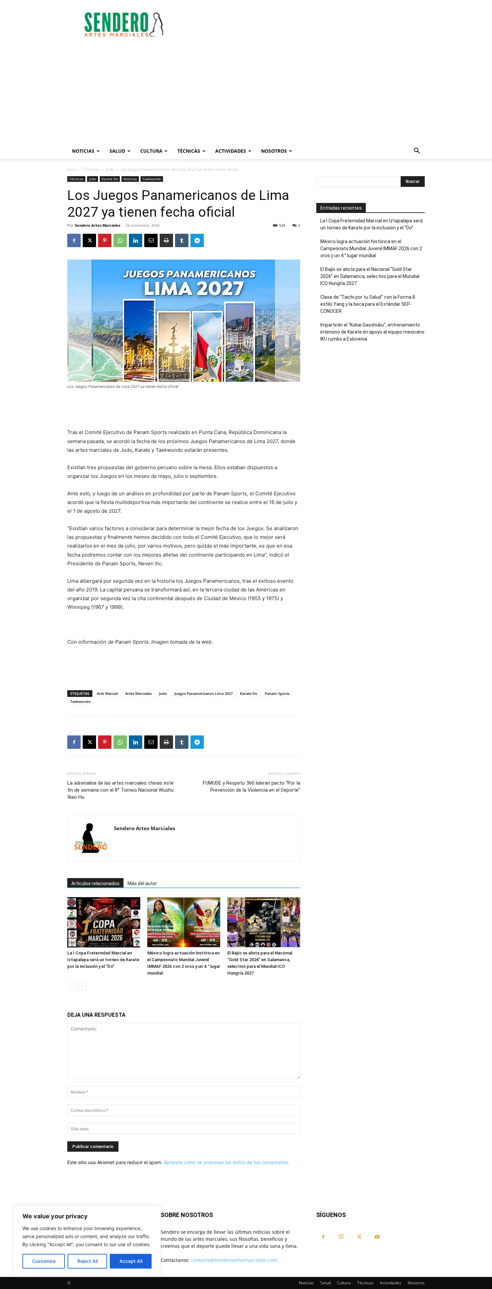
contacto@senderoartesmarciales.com (234, 1260)
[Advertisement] (303, 24)
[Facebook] (74, 240)
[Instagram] (341, 1236)
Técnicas (188, 151)
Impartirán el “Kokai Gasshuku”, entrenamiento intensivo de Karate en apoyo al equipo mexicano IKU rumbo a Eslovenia (372, 332)
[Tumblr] (181, 240)
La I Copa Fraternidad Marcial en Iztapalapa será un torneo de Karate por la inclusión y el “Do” (103, 959)
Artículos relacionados (95, 883)
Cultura (151, 151)
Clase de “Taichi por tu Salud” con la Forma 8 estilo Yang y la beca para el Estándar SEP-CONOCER (367, 304)
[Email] (151, 240)
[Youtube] (377, 1237)
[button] (417, 151)
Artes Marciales (138, 693)
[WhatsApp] (120, 240)
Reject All (87, 1261)
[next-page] (82, 986)
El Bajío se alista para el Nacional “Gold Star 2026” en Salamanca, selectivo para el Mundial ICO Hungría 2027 (369, 276)
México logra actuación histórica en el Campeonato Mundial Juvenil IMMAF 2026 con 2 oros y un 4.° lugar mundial (371, 248)
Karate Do (110, 178)
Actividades (230, 151)
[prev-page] (71, 986)
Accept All (130, 1261)
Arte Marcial (107, 693)
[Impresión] (166, 240)
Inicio (72, 169)
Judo (110, 169)
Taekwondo (152, 178)
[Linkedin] (135, 240)
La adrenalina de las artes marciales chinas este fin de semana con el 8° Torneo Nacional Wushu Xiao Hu (120, 790)
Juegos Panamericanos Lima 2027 (203, 693)
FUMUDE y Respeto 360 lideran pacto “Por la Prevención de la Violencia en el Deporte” (251, 786)
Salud (117, 151)
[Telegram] (197, 240)
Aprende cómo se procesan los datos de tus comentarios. (227, 1162)
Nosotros (274, 151)
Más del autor (142, 883)
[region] (87, 1240)
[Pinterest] (104, 240)
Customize (44, 1261)
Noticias (83, 151)
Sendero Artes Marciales (97, 225)
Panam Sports (277, 693)
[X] (89, 240)
